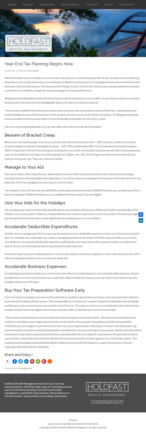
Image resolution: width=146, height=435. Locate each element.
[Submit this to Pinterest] (32, 361)
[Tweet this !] (20, 361)
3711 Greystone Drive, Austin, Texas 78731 (107, 401)
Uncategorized (24, 368)
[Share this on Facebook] (14, 361)
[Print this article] (38, 361)
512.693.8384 (96, 403)
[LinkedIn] (141, 220)
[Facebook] (141, 214)
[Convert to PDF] (44, 361)
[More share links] (49, 361)
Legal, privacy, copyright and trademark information (73, 423)
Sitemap (73, 420)
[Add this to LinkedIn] (26, 361)
